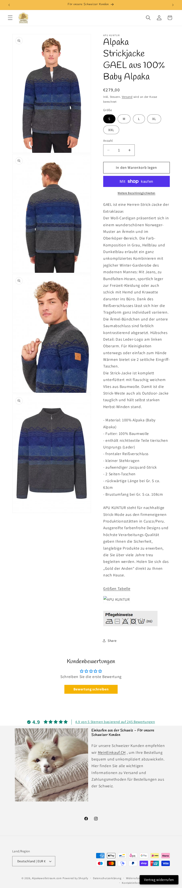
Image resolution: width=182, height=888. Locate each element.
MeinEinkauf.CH (112, 752)
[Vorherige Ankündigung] (9, 5)
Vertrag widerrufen (159, 879)
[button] (10, 17)
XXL (111, 130)
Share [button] (112, 640)
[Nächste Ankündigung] (173, 5)
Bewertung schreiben (91, 689)
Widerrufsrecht (135, 878)
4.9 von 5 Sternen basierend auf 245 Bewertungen (115, 721)
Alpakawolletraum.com (47, 878)
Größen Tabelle (116, 588)
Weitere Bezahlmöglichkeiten (136, 193)
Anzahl (108, 140)
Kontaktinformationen (136, 882)
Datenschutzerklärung (107, 878)
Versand (127, 97)
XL (154, 118)
